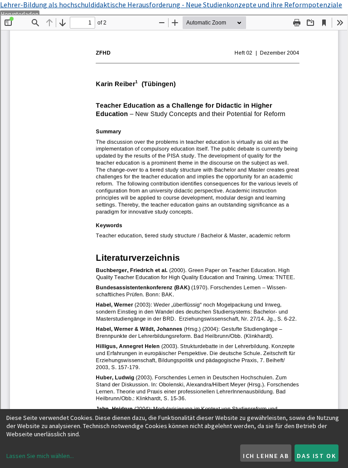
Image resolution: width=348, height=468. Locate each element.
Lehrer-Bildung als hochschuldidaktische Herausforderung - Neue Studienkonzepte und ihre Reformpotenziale (171, 4)
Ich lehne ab (266, 456)
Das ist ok (316, 456)
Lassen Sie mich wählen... (40, 456)
